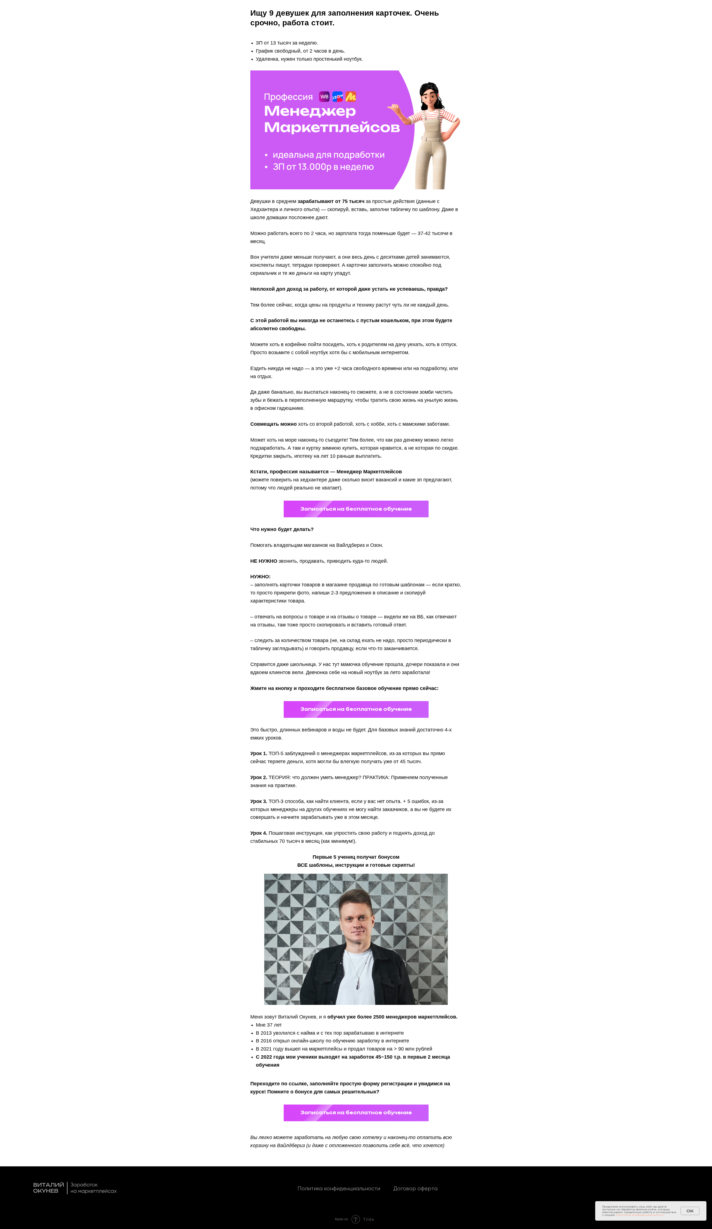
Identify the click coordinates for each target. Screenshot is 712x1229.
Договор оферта (415, 1189)
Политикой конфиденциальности (639, 1215)
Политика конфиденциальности (339, 1189)
